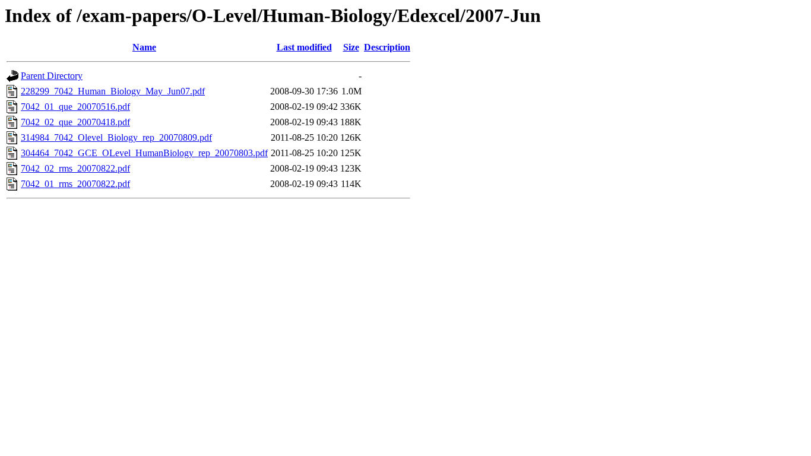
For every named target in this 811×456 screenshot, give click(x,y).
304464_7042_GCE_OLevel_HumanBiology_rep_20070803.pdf (144, 153)
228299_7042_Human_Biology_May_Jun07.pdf (113, 91)
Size (351, 47)
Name (144, 47)
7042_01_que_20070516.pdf (75, 107)
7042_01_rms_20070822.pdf (75, 184)
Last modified (304, 47)
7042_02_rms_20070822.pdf (75, 168)
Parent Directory (52, 76)
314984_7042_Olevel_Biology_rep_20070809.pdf (116, 137)
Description (387, 47)
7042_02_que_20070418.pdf (75, 122)
